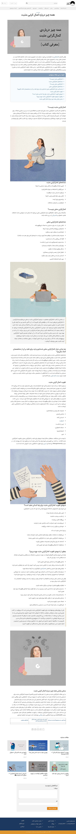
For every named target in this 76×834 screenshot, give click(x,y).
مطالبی (41, 715)
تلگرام (22, 821)
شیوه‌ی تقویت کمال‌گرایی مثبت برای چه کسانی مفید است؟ (47, 94)
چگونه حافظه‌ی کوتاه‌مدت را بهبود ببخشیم (38, 774)
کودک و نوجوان (13, 8)
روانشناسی (56, 8)
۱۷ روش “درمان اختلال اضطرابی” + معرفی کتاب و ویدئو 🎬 (17, 774)
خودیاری (35, 8)
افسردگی (54, 215)
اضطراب (62, 421)
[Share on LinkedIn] (32, 729)
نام (57, 801)
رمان (51, 8)
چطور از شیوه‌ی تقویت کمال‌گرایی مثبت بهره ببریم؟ (50, 97)
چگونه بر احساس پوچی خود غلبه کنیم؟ (60, 774)
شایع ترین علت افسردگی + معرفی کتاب (18, 753)
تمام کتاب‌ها (63, 8)
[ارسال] (27, 3)
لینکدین (22, 827)
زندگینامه (41, 8)
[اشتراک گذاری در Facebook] (43, 729)
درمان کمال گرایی (55, 376)
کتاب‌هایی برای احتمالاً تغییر (25, 8)
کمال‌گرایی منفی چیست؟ (56, 84)
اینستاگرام (21, 824)
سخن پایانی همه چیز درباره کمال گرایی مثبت (51, 99)
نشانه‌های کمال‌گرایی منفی (56, 87)
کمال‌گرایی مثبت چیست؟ (56, 79)
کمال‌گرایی (56, 57)
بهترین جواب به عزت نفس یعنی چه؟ (38, 752)
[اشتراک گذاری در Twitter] (40, 729)
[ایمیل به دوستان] (38, 729)
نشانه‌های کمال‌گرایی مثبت (56, 82)
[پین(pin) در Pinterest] (35, 729)
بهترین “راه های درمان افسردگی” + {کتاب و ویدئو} (60, 753)
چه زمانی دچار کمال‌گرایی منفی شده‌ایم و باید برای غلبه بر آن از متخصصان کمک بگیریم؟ (40, 89)
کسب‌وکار (46, 8)
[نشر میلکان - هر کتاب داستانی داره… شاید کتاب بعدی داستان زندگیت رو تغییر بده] (67, 3)
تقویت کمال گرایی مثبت (56, 92)
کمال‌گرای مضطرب (24, 720)
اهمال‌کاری (43, 569)
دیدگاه (56, 788)
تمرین (44, 444)
